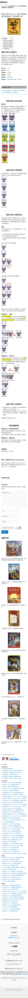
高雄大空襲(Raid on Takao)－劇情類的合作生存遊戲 (13, 843)
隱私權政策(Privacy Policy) (14, 937)
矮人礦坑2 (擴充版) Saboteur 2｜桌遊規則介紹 (12, 696)
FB (6, 466)
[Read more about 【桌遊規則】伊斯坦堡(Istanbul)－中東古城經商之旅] (14, 708)
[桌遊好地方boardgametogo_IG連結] (10, 758)
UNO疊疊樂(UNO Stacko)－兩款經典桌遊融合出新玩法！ (14, 792)
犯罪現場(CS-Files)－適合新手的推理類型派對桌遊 (12, 812)
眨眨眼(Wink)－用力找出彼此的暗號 (10, 841)
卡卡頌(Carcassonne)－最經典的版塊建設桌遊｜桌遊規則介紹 (13, 582)
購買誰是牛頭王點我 (11, 79)
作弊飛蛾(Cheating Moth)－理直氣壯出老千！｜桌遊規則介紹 (14, 742)
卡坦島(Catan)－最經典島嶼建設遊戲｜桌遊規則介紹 (13, 605)
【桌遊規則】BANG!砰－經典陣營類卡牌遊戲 (12, 628)
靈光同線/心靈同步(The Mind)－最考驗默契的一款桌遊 (13, 810)
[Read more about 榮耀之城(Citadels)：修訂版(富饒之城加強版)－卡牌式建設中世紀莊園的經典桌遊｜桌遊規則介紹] (14, 548)
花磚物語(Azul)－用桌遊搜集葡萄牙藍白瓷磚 (11, 885)
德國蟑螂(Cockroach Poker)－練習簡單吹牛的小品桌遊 (13, 827)
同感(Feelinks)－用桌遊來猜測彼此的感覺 (11, 790)
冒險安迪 (3, 2)
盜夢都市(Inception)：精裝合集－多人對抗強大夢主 (13, 871)
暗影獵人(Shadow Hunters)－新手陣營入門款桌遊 (12, 861)
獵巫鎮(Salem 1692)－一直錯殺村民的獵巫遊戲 (12, 863)
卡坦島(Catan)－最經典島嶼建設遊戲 (10, 907)
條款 (16, 955)
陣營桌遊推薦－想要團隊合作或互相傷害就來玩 (12, 776)
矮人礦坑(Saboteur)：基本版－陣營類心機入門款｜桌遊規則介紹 (13, 650)
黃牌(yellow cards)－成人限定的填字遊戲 (11, 847)
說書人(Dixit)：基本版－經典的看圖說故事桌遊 (12, 825)
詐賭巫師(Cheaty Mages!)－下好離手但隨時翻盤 (12, 808)
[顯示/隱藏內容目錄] (11, 39)
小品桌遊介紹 (15, 90)
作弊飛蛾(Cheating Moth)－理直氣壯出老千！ (12, 851)
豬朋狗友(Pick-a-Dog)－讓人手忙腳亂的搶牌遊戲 (12, 782)
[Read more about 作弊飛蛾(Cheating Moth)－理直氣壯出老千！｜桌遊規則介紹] (14, 731)
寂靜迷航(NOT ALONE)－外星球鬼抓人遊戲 (11, 877)
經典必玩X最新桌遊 (7, 90)
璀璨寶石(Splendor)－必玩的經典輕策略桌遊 (11, 905)
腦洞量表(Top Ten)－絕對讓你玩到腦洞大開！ (12, 784)
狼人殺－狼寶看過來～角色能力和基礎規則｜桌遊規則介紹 (14, 867)
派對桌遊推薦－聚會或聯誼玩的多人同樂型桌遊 (12, 772)
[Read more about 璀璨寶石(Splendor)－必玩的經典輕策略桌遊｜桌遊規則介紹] (14, 663)
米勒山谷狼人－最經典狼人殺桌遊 (9, 869)
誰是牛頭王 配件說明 (8, 42)
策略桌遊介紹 (8, 92)
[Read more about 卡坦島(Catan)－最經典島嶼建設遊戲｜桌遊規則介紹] (14, 595)
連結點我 (12, 451)
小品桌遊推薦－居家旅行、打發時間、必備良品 (12, 778)
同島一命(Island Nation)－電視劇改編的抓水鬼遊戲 (13, 802)
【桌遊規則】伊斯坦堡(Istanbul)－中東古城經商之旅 (13, 719)
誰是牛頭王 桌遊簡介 (8, 40)
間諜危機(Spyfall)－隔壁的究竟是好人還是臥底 (12, 818)
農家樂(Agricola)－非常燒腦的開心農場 (10, 911)
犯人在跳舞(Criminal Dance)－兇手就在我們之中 (12, 833)
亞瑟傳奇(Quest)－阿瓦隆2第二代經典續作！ (11, 859)
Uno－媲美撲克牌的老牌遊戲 (8, 822)
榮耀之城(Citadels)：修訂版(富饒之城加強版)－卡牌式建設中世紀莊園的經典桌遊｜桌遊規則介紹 (13, 559)
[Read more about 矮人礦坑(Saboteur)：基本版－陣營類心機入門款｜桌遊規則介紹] (14, 640)
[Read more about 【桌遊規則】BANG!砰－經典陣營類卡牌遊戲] (14, 618)
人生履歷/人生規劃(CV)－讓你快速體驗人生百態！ (12, 831)
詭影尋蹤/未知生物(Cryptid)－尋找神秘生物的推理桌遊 (13, 899)
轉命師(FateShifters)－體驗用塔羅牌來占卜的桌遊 (12, 839)
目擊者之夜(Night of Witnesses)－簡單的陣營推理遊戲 (13, 857)
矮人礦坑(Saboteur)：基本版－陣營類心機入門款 (12, 879)
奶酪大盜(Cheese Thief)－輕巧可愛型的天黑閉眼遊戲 (13, 794)
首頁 (2, 6)
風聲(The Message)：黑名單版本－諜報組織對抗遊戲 (13, 875)
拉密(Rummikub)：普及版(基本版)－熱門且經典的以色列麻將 (15, 893)
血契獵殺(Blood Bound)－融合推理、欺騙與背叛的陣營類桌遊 (15, 873)
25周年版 (19, 79)
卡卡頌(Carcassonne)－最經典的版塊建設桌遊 (12, 909)
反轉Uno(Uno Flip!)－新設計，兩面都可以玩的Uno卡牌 (13, 820)
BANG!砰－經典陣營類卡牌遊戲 (9, 881)
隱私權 (14, 955)
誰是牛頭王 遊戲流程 (8, 45)
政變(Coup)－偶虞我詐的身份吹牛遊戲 (10, 786)
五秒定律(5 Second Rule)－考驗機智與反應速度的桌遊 (13, 788)
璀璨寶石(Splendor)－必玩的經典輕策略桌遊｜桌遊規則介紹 (13, 674)
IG (8, 466)
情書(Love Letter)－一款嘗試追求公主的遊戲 (11, 829)
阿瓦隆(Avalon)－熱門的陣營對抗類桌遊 (10, 865)
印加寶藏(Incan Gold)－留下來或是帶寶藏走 (11, 824)
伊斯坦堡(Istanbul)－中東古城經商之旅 (10, 903)
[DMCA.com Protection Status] (14, 946)
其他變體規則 (6, 48)
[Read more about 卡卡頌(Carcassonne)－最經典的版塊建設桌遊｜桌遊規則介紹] (14, 571)
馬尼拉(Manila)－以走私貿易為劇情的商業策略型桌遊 (13, 897)
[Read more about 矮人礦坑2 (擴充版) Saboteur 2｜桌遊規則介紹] (14, 686)
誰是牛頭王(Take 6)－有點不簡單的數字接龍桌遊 (12, 895)
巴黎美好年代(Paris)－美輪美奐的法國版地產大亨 (12, 887)
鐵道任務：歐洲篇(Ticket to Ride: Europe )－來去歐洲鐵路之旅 (15, 891)
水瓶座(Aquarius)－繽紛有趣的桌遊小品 (10, 849)
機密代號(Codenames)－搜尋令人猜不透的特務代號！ (13, 837)
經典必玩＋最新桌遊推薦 (7, 768)
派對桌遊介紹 (15, 92)
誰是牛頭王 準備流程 (8, 43)
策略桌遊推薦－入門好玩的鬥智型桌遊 (10, 774)
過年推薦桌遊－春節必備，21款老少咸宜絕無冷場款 (13, 770)
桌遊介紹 (6, 6)
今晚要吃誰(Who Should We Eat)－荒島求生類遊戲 (13, 845)
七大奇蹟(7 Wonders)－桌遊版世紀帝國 (10, 889)
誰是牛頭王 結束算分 (8, 47)
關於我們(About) (14, 935)
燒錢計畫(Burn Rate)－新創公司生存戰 (10, 901)
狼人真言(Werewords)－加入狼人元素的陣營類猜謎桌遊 (13, 835)
